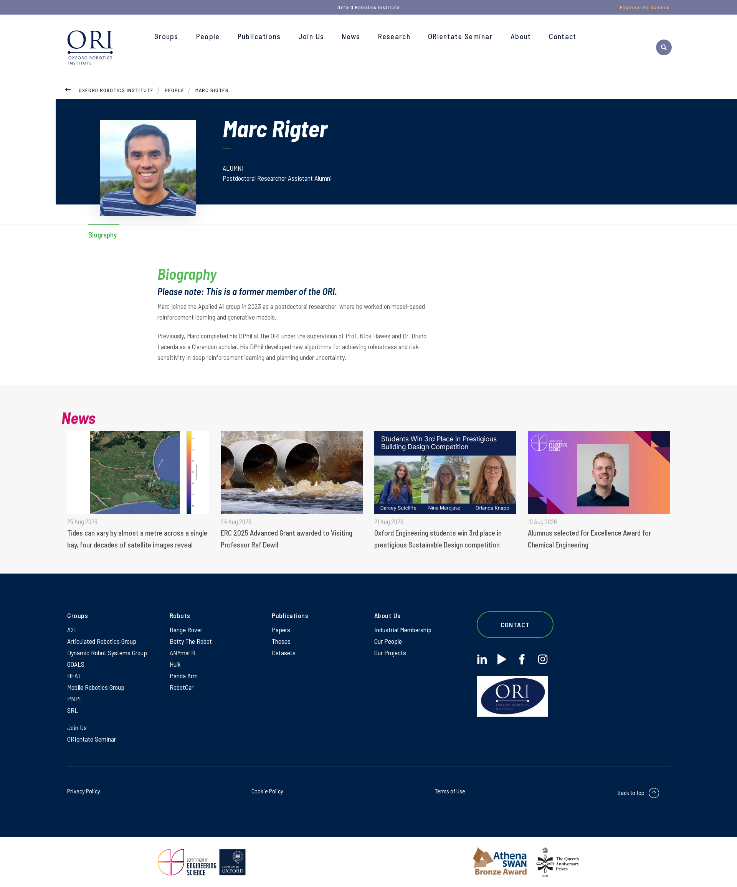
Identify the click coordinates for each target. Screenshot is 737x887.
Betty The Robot (191, 641)
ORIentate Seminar (460, 36)
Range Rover (186, 629)
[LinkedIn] (482, 659)
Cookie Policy (267, 791)
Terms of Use (450, 791)
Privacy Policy (83, 791)
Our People (388, 641)
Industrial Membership (402, 629)
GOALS (75, 664)
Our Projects (390, 652)
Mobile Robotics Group (95, 687)
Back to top (631, 792)
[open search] (664, 47)
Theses (281, 641)
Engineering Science (645, 7)
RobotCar (181, 687)
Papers (281, 629)
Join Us (311, 36)
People (208, 36)
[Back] (68, 88)
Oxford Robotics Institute (116, 90)
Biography (102, 234)
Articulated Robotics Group (101, 641)
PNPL (75, 698)
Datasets (284, 652)
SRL (72, 710)
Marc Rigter (212, 90)
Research (394, 36)
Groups (166, 36)
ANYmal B (182, 652)
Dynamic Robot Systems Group (107, 652)
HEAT (74, 675)
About (521, 36)
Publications (259, 36)
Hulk (175, 664)
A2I (71, 629)
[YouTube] (501, 659)
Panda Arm (184, 675)
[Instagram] (542, 659)
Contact (563, 36)
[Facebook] (522, 659)
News (351, 36)
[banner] (90, 47)
